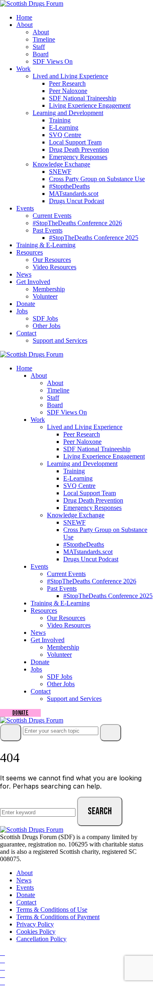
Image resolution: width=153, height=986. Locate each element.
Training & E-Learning (45, 245)
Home (24, 17)
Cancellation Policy (41, 938)
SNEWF (60, 171)
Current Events (52, 215)
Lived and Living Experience (70, 76)
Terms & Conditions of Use (51, 909)
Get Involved (33, 281)
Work (23, 68)
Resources (29, 252)
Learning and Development (68, 112)
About (24, 24)
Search (100, 811)
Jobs (22, 311)
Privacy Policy (35, 924)
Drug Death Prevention (79, 149)
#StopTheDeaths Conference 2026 (77, 222)
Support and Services (60, 340)
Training (60, 120)
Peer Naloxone (68, 90)
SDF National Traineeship (82, 98)
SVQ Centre (65, 134)
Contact (26, 333)
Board (41, 54)
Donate (25, 303)
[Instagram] (2, 960)
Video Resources (54, 267)
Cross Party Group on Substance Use (97, 178)
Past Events (47, 230)
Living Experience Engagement (90, 105)
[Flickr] (2, 974)
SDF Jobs (45, 318)
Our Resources (52, 259)
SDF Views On (53, 61)
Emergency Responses (78, 156)
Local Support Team (75, 142)
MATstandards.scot (73, 193)
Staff (39, 46)
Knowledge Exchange (61, 164)
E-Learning (63, 127)
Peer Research (67, 83)
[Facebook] (2, 952)
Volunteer (45, 296)
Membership (49, 289)
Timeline (44, 39)
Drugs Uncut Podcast (76, 200)
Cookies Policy (35, 931)
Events (25, 208)
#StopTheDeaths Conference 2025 (93, 237)
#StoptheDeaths (69, 186)
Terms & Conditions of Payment (58, 916)
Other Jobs (46, 325)
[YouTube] (2, 967)
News (23, 274)
